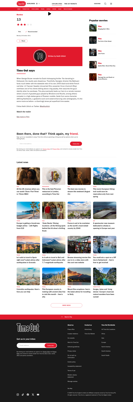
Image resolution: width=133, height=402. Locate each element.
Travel (42, 9)
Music (59, 9)
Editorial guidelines (73, 347)
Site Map (70, 388)
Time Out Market (68, 9)
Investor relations (73, 334)
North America (106, 347)
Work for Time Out (73, 342)
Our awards (71, 338)
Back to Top (68, 317)
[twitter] (33, 395)
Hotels (48, 9)
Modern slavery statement (72, 376)
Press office (71, 329)
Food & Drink (35, 9)
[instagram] (18, 395)
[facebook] (28, 395)
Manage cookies (72, 381)
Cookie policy (72, 362)
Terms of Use (46, 149)
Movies (54, 9)
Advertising (88, 329)
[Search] (105, 4)
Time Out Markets (70, 4)
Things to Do (26, 9)
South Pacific (105, 355)
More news (66, 305)
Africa (103, 334)
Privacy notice (72, 351)
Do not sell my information (72, 356)
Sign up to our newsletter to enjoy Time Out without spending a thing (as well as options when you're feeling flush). (47, 138)
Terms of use (71, 370)
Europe (104, 342)
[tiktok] (23, 395)
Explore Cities (57, 4)
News (18, 9)
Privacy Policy (56, 149)
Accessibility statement (75, 366)
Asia (103, 338)
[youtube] (38, 395)
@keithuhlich (45, 107)
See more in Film (23, 117)
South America (106, 351)
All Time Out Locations (108, 329)
